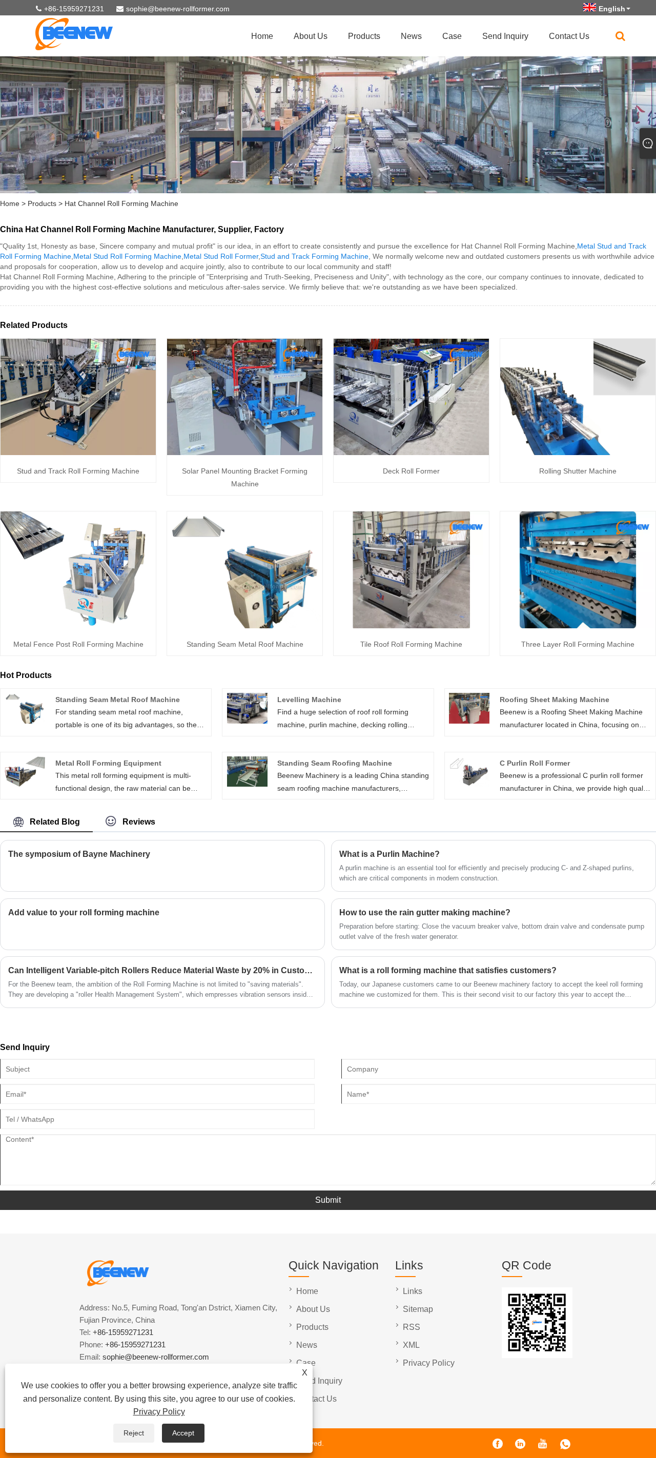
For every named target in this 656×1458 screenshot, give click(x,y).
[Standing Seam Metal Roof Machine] (244, 626)
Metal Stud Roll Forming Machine (127, 256)
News (411, 36)
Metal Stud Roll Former (220, 256)
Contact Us (569, 36)
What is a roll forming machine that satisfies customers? (448, 970)
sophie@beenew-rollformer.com (178, 9)
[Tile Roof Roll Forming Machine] (411, 626)
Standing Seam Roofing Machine (334, 763)
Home (262, 36)
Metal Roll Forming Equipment (108, 763)
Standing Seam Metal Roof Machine (245, 644)
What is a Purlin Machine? (389, 854)
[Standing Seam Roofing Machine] (247, 784)
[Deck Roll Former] (411, 452)
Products (364, 36)
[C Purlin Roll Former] (469, 784)
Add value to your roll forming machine (83, 912)
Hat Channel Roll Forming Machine (121, 203)
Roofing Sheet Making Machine (554, 699)
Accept (183, 1433)
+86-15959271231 (74, 9)
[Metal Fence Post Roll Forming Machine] (78, 626)
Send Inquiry (505, 36)
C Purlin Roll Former (535, 763)
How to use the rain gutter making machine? (424, 912)
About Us (310, 36)
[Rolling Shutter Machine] (577, 452)
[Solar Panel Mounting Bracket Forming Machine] (244, 452)
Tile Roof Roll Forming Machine (411, 644)
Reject (134, 1433)
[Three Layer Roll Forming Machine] (577, 626)
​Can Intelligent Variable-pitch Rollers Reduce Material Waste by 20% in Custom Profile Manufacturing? (162, 970)
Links (412, 1291)
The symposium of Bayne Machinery (79, 854)
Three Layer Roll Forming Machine (577, 644)
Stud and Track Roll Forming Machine (78, 471)
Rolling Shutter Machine (578, 471)
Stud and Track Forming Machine (314, 256)
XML (411, 1345)
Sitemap (418, 1309)
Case (452, 36)
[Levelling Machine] (247, 721)
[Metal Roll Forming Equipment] (25, 784)
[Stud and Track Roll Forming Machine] (78, 452)
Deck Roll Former (411, 471)
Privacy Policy (159, 1411)
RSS (411, 1327)
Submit (328, 1200)
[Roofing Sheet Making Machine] (469, 721)
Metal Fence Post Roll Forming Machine (78, 644)
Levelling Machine (309, 699)
